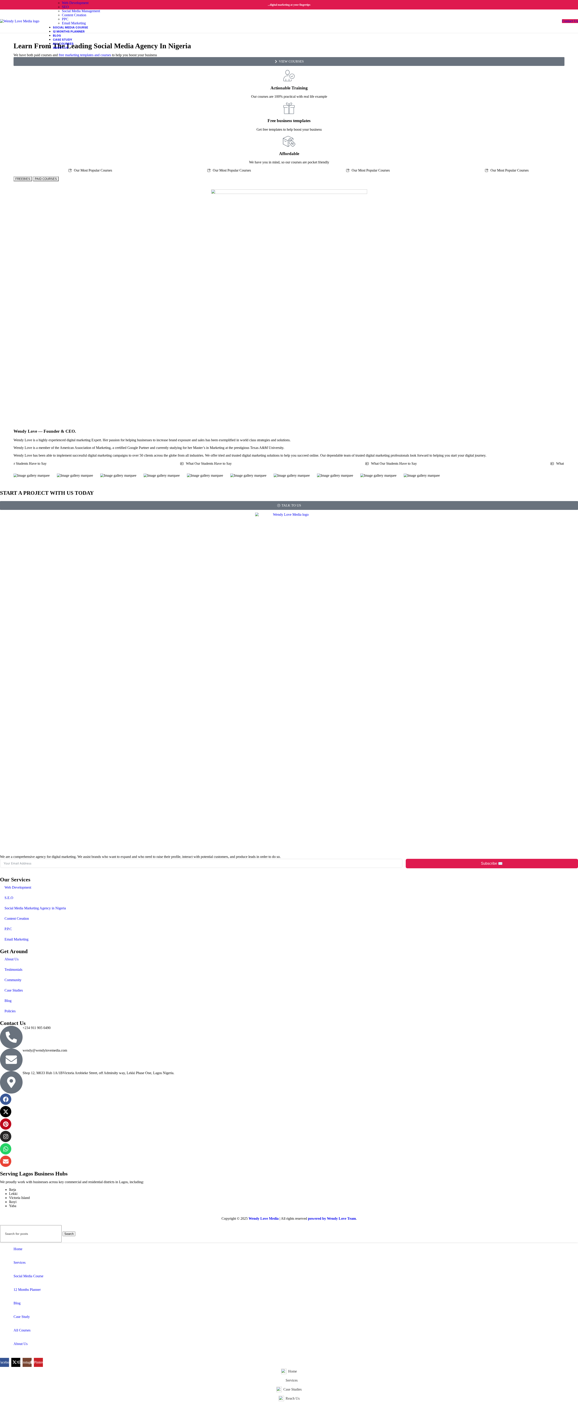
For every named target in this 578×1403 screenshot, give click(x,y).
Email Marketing (74, 23)
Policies (10, 1011)
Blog (8, 1001)
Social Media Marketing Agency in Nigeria (35, 908)
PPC (65, 19)
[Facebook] (5, 1099)
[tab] (46, 179)
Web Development (75, 3)
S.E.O (9, 898)
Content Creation (74, 15)
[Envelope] (5, 1161)
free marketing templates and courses (85, 55)
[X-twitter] (5, 1111)
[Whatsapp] (5, 1148)
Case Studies (14, 990)
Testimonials (13, 969)
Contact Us (570, 21)
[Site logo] (19, 21)
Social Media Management (81, 11)
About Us (12, 959)
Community (13, 980)
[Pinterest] (5, 1124)
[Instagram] (5, 1136)
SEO (65, 7)
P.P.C (8, 929)
